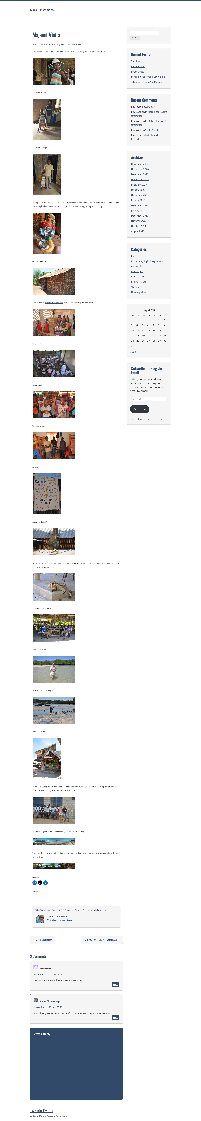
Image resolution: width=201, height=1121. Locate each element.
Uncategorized (139, 292)
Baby (133, 255)
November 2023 (140, 179)
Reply (115, 984)
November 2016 (140, 194)
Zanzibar (135, 61)
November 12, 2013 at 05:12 (48, 1007)
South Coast (137, 71)
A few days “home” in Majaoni (146, 81)
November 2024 (140, 169)
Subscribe (140, 409)
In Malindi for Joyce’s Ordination (148, 76)
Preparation (137, 276)
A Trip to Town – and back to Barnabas (101, 939)
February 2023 (139, 184)
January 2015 (138, 200)
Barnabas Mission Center (54, 302)
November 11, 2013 (54, 910)
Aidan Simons (40, 910)
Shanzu (135, 287)
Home (35, 44)
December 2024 (139, 164)
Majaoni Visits (74, 44)
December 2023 (139, 174)
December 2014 (139, 205)
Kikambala (136, 266)
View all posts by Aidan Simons (59, 920)
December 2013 (139, 215)
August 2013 (138, 231)
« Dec (133, 351)
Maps (33, 9)
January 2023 (138, 189)
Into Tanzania (138, 66)
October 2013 (138, 226)
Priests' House (138, 281)
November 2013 (140, 220)
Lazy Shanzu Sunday (44, 939)
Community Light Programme (53, 44)
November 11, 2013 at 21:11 (48, 974)
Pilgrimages (47, 9)
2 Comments (68, 910)
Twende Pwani (41, 1110)
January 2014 (138, 210)
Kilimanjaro (137, 271)
